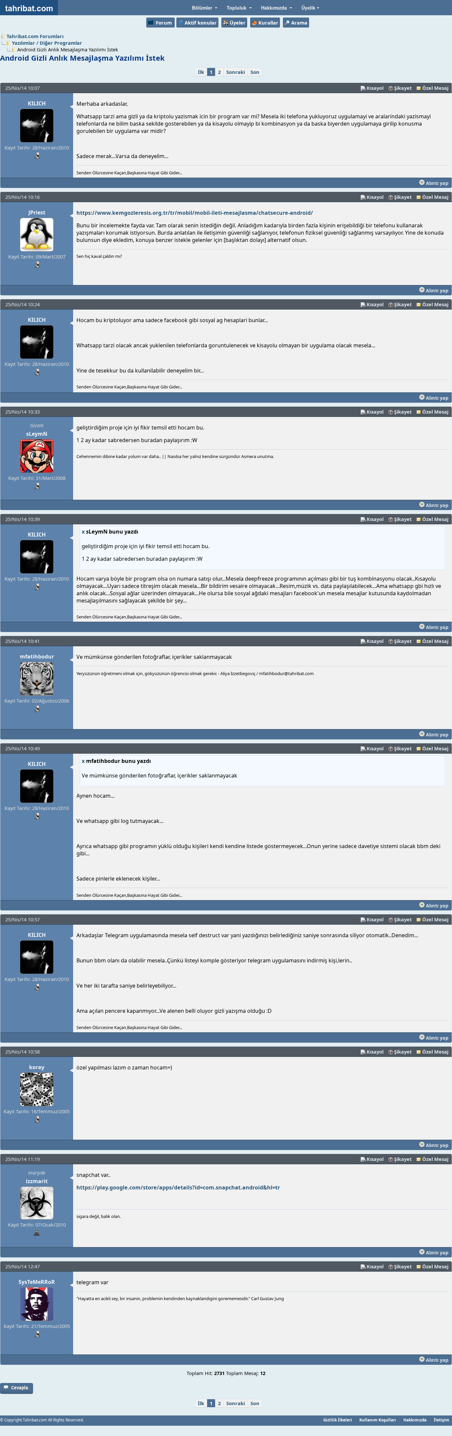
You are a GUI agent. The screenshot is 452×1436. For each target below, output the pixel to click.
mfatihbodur (37, 656)
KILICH (37, 103)
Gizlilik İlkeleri (337, 1419)
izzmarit (37, 1181)
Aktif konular (201, 22)
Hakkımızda (415, 1419)
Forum (164, 22)
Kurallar (268, 22)
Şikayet (403, 88)
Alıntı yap (436, 183)
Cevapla (19, 1388)
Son (254, 72)
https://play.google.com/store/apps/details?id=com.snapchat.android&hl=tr (178, 1187)
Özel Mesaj (435, 88)
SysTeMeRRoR (37, 1282)
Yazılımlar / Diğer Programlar (47, 42)
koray (36, 1067)
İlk (201, 72)
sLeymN (36, 433)
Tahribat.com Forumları (35, 36)
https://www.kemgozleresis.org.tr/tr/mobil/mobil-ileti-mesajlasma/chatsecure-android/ (194, 212)
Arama (299, 22)
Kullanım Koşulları (377, 1419)
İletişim (441, 1419)
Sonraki (235, 72)
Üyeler (238, 22)
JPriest (36, 212)
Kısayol (375, 88)
